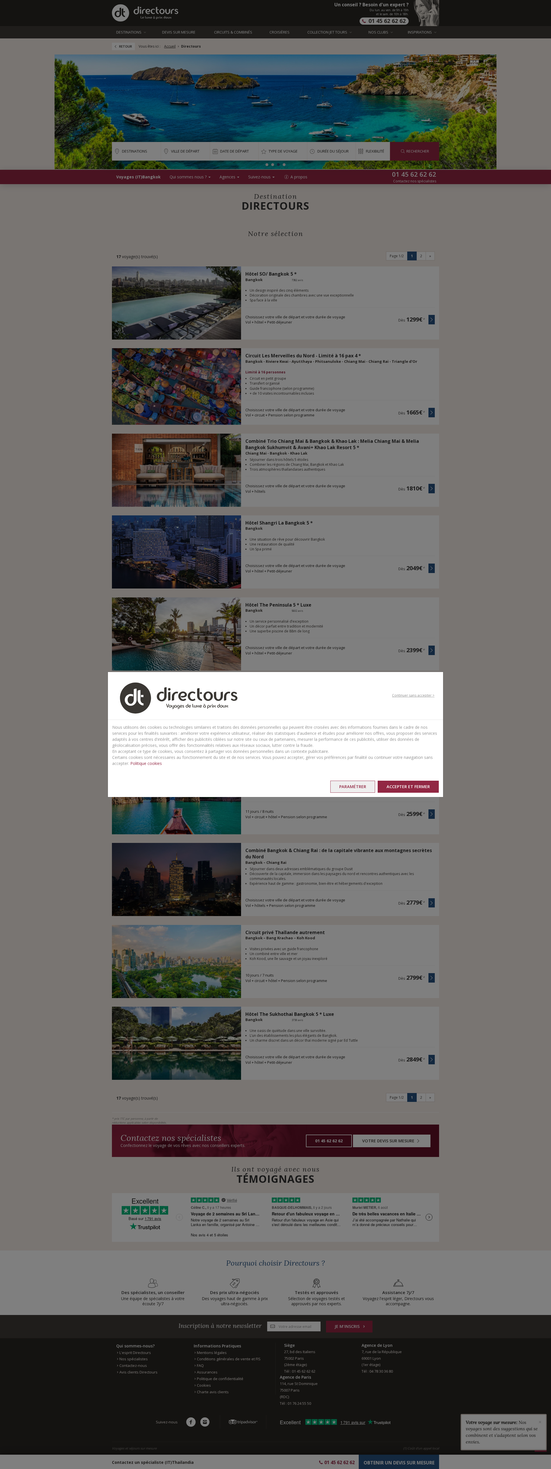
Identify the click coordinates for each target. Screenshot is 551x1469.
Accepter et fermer (408, 786)
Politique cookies (146, 763)
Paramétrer (352, 786)
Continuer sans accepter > (413, 695)
